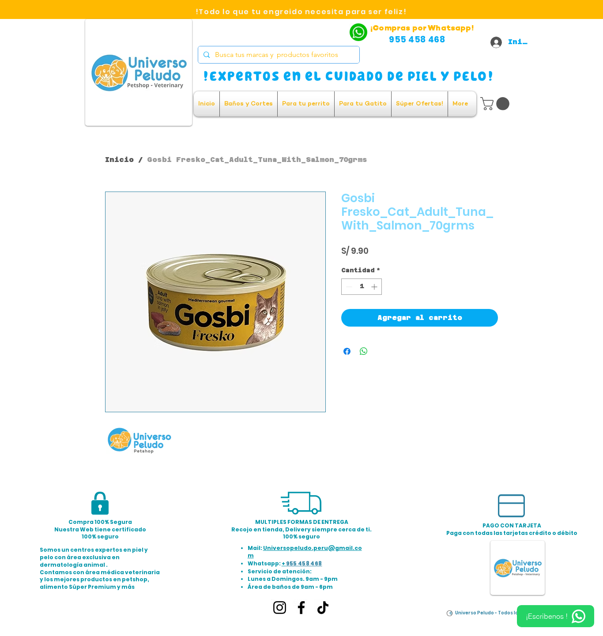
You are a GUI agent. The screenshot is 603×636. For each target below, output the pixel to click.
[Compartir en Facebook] (347, 351)
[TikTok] (323, 607)
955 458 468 (304, 563)
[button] (496, 103)
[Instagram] (279, 607)
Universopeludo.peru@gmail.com (305, 551)
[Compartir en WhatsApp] (363, 351)
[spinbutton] (361, 286)
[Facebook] (301, 607)
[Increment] (375, 286)
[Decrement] (348, 286)
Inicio (119, 159)
